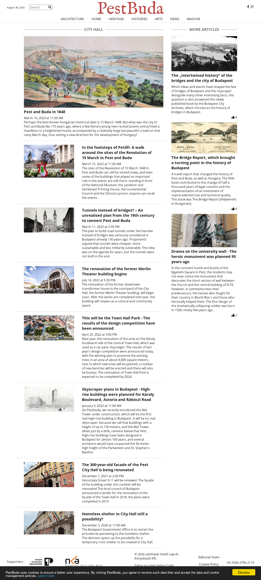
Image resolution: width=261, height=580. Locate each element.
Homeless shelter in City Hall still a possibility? (115, 516)
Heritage (116, 19)
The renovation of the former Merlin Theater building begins (116, 271)
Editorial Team (209, 557)
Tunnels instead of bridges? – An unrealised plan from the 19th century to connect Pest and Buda (118, 215)
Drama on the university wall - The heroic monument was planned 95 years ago (204, 256)
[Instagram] (252, 7)
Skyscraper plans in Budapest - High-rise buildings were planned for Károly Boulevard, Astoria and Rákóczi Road (118, 394)
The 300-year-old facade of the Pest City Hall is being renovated (115, 467)
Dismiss (244, 572)
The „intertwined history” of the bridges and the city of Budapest (202, 78)
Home (96, 19)
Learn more (46, 575)
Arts (159, 19)
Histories (139, 19)
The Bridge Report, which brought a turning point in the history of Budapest (203, 162)
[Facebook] (248, 7)
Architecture (72, 19)
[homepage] (130, 7)
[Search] (49, 7)
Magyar (193, 19)
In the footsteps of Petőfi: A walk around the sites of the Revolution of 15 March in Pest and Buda (117, 152)
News (174, 19)
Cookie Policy (209, 564)
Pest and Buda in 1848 (44, 111)
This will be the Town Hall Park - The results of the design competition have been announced (118, 323)
